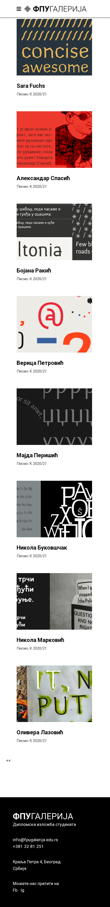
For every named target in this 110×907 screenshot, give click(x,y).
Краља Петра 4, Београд (37, 861)
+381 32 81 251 (28, 846)
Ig (22, 890)
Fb (15, 890)
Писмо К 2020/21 (32, 94)
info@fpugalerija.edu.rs (35, 839)
